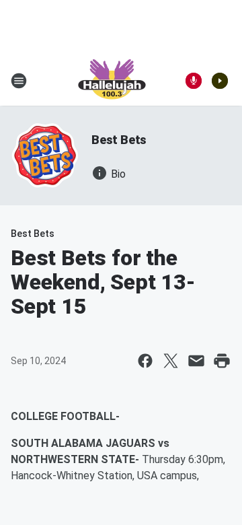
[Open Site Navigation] (19, 81)
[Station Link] (112, 80)
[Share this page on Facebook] (145, 360)
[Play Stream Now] (220, 81)
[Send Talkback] (194, 81)
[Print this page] (221, 360)
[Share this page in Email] (196, 360)
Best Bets (119, 140)
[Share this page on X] (170, 360)
